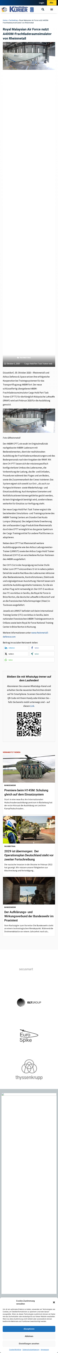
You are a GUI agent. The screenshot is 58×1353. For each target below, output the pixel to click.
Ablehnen (29, 1336)
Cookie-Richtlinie (15, 1350)
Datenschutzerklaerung (31, 1350)
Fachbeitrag (13, 20)
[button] (54, 1302)
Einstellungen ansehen (29, 1343)
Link (32, 705)
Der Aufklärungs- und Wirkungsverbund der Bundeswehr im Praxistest (29, 916)
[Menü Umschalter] (51, 9)
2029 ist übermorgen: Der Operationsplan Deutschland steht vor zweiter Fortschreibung (29, 855)
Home (5, 20)
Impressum (45, 1350)
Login (41, 2)
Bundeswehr (10, 785)
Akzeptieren (29, 1329)
